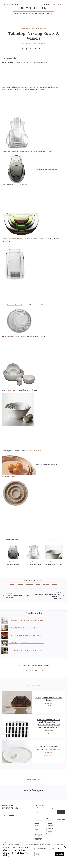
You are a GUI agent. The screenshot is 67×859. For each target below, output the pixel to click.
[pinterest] (31, 48)
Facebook (50, 828)
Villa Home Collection (33, 451)
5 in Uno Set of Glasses (33, 564)
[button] (46, 4)
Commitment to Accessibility (38, 835)
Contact (37, 825)
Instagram (50, 825)
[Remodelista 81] (10, 4)
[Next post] (61, 539)
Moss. (13, 476)
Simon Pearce (11, 390)
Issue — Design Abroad (39, 28)
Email (49, 833)
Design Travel (24, 13)
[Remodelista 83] (15, 4)
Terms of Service (37, 828)
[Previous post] (58, 539)
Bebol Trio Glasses (13, 564)
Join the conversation (34, 670)
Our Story (37, 823)
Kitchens (38, 584)
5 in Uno (35, 87)
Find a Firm (50, 13)
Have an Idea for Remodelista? (38, 839)
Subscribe (59, 854)
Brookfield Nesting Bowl (54, 564)
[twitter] (35, 48)
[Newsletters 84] (18, 4)
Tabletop (12, 584)
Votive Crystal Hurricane (15, 239)
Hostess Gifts (29, 584)
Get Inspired (16, 13)
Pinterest (50, 823)
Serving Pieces (25, 28)
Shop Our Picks (42, 13)
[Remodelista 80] (7, 4)
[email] (39, 48)
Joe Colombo (20, 87)
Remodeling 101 (33, 13)
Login (59, 4)
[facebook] (26, 48)
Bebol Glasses (36, 152)
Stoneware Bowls (13, 336)
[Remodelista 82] (12, 4)
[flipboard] (22, 48)
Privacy (36, 831)
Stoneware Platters (14, 305)
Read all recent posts (33, 779)
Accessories (20, 584)
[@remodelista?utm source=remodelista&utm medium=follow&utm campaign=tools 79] (4, 4)
